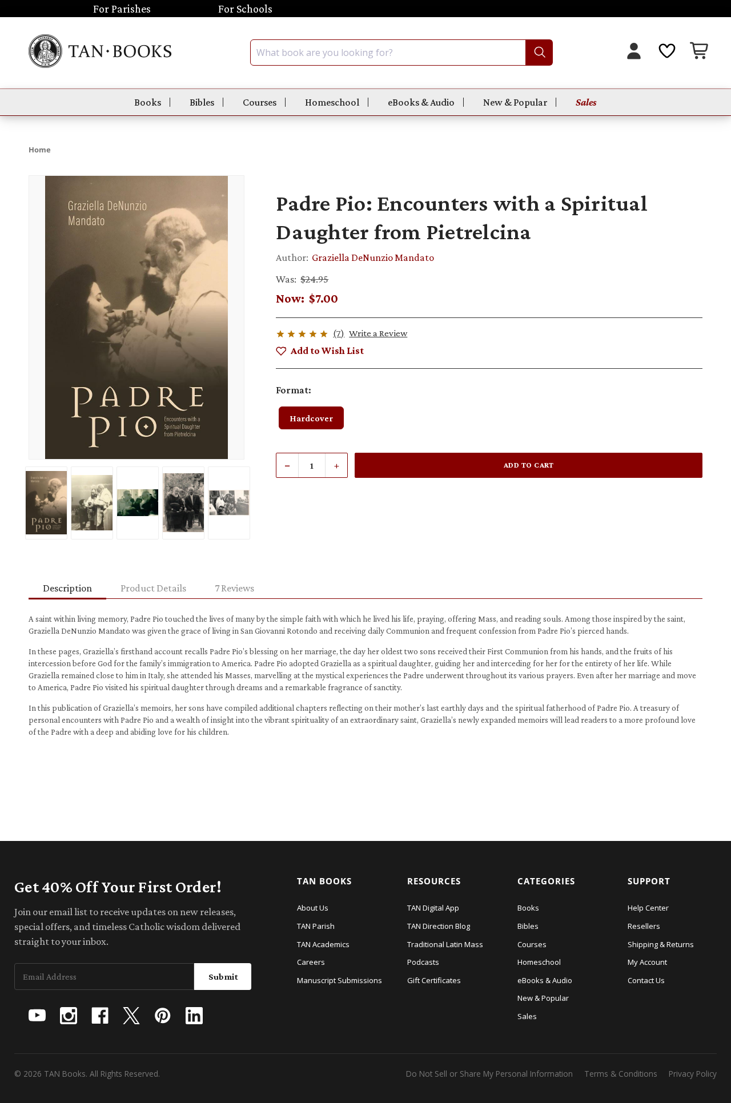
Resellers (644, 926)
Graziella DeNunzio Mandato (373, 257)
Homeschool (332, 102)
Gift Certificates (434, 980)
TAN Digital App (433, 908)
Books (147, 102)
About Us (312, 908)
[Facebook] (100, 1015)
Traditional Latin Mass (445, 944)
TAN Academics (323, 944)
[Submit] (538, 52)
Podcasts (423, 962)
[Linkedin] (194, 1015)
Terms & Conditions (620, 1073)
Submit (223, 976)
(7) (338, 333)
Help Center (648, 908)
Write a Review (378, 333)
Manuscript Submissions (339, 980)
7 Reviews (234, 588)
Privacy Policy (693, 1073)
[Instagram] (68, 1015)
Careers (311, 962)
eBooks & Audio (421, 102)
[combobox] (401, 52)
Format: (293, 390)
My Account (647, 962)
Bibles (202, 102)
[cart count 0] (700, 52)
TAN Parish (316, 926)
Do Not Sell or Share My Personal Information (489, 1073)
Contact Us (646, 980)
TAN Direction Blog (438, 926)
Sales (586, 102)
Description (67, 588)
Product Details (153, 588)
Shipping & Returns (661, 944)
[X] (131, 1015)
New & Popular (515, 102)
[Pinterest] (162, 1015)
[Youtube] (37, 1015)
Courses (259, 102)
